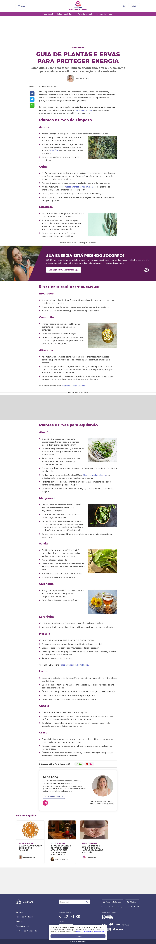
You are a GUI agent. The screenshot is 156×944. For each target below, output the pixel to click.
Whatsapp (134, 902)
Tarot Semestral (85, 14)
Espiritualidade (78, 47)
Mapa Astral (48, 14)
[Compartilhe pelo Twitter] (32, 99)
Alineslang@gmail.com (104, 801)
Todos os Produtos (24, 917)
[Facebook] (60, 916)
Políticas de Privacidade (26, 931)
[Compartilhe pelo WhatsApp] (32, 105)
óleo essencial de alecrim (94, 475)
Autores (19, 912)
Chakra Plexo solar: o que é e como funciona (30, 848)
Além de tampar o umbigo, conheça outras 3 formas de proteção (92, 849)
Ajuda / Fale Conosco (114, 902)
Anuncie (19, 922)
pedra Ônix (54, 150)
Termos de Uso (22, 926)
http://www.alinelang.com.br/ (103, 803)
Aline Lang (84, 78)
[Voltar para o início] (78, 4)
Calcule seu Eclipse (65, 14)
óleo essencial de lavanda (73, 385)
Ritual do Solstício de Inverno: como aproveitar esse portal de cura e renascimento (61, 850)
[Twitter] (66, 916)
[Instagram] (45, 803)
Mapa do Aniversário (105, 14)
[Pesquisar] (124, 6)
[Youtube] (78, 916)
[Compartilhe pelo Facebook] (32, 93)
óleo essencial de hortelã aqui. (75, 665)
